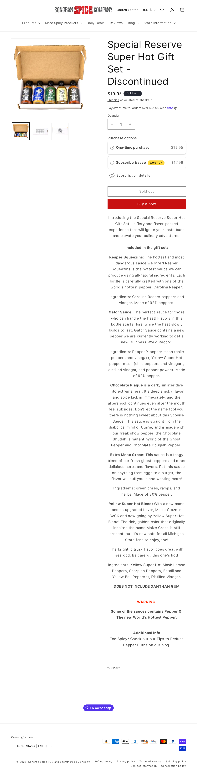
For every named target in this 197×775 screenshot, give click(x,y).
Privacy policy (126, 761)
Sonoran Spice (37, 761)
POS (50, 761)
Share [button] (115, 668)
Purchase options (122, 138)
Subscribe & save (139, 162)
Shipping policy (176, 761)
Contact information (144, 765)
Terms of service (150, 761)
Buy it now (146, 204)
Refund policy (103, 761)
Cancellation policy (173, 765)
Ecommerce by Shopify (75, 761)
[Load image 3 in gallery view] (60, 131)
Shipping (113, 99)
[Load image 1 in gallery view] (20, 131)
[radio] (112, 147)
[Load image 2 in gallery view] (40, 131)
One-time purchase (132, 147)
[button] (30, 22)
